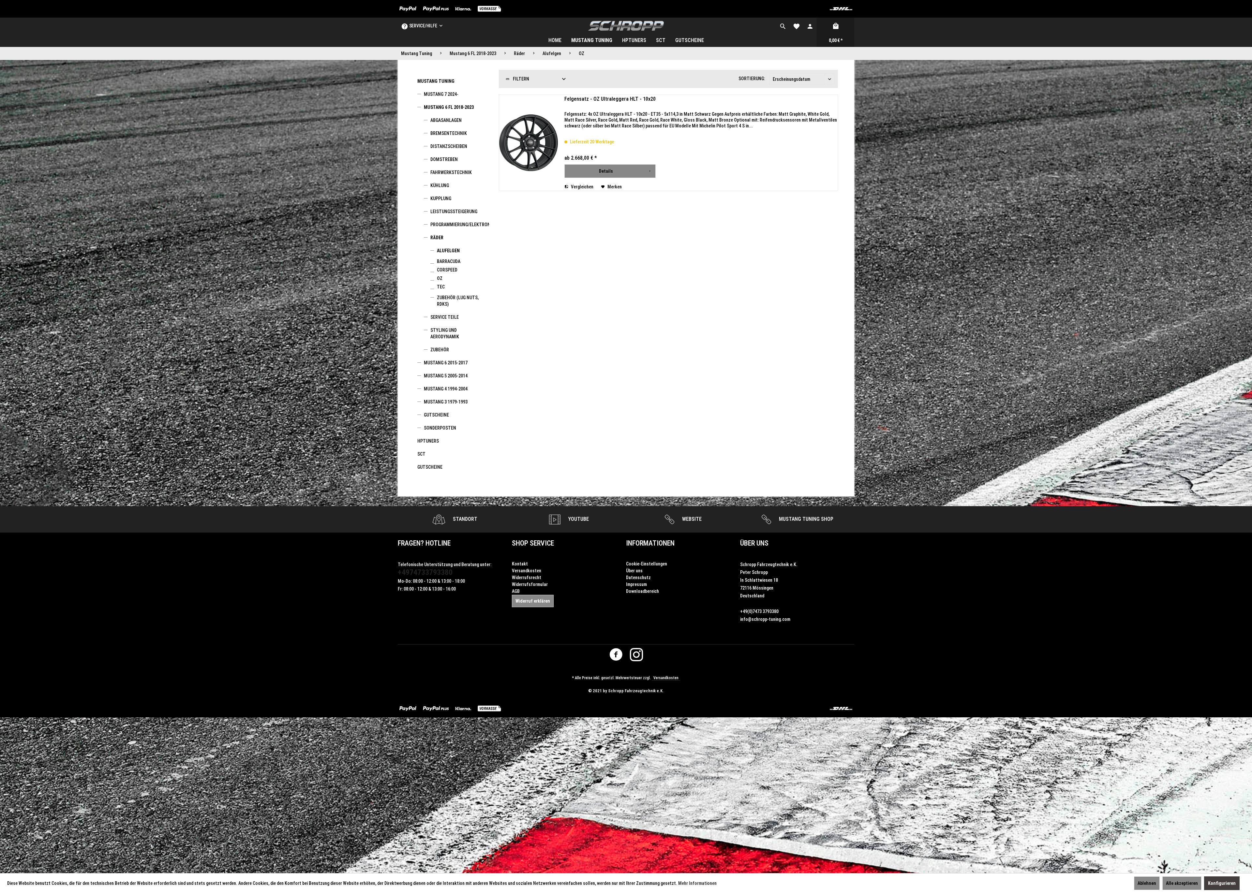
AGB (516, 591)
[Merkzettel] (796, 26)
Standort (464, 519)
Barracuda (448, 261)
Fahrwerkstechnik (451, 172)
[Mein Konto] (810, 26)
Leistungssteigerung (453, 211)
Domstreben (444, 159)
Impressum (636, 584)
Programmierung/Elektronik (459, 224)
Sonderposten (440, 428)
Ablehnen (1147, 883)
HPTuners (428, 441)
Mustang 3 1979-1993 (446, 401)
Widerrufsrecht (526, 577)
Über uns (634, 570)
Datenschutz (638, 577)
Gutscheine (436, 414)
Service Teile (444, 317)
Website (691, 519)
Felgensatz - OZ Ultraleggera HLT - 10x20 (610, 99)
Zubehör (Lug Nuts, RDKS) (458, 301)
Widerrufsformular (530, 584)
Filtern (520, 78)
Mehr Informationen (697, 883)
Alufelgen (448, 250)
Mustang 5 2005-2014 (446, 375)
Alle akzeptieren (1182, 883)
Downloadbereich (642, 591)
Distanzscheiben (448, 146)
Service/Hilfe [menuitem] (423, 25)
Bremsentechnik (448, 133)
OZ (439, 278)
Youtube (578, 519)
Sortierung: (751, 78)
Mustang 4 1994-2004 (446, 388)
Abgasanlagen (446, 120)
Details (606, 171)
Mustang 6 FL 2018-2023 (449, 107)
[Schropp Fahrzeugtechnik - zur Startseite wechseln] (626, 26)
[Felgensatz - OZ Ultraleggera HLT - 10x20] (528, 143)
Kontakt (520, 563)
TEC (441, 286)
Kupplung (440, 198)
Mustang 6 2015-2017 (446, 362)
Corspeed (447, 269)
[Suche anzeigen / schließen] (783, 26)
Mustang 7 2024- (441, 94)
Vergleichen (581, 186)
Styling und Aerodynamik (444, 333)
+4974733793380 (425, 572)
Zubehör (439, 349)
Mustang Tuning (436, 81)
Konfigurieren (1222, 883)
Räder (436, 237)
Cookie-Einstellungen (646, 563)
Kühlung (439, 185)
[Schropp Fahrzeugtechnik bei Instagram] (636, 656)
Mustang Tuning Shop (805, 519)
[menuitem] (783, 26)
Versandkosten (526, 570)
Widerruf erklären (532, 601)
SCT (421, 454)
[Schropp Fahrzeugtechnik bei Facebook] (616, 656)
